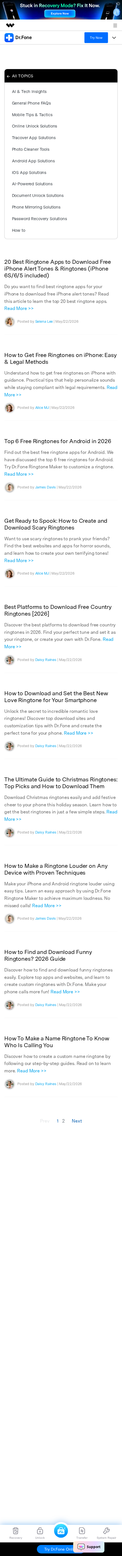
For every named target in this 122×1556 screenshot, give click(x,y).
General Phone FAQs (31, 103)
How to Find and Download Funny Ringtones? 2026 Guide (48, 955)
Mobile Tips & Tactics (32, 114)
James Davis (45, 487)
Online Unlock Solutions (34, 126)
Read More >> (18, 308)
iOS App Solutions (29, 172)
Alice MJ (42, 407)
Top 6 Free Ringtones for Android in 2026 (57, 441)
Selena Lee (44, 321)
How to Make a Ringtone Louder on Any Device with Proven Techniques (55, 869)
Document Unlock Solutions (38, 195)
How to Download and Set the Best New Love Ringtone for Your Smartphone (56, 696)
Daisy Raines (45, 660)
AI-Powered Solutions (32, 183)
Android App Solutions (33, 160)
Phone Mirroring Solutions (36, 207)
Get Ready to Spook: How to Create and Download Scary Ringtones (55, 524)
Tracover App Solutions (34, 137)
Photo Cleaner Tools (30, 149)
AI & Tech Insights (29, 91)
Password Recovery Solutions (39, 218)
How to (18, 230)
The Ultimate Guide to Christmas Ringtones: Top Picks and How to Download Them (60, 783)
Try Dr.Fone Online (61, 1549)
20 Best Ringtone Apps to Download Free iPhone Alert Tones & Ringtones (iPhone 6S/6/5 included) (57, 268)
